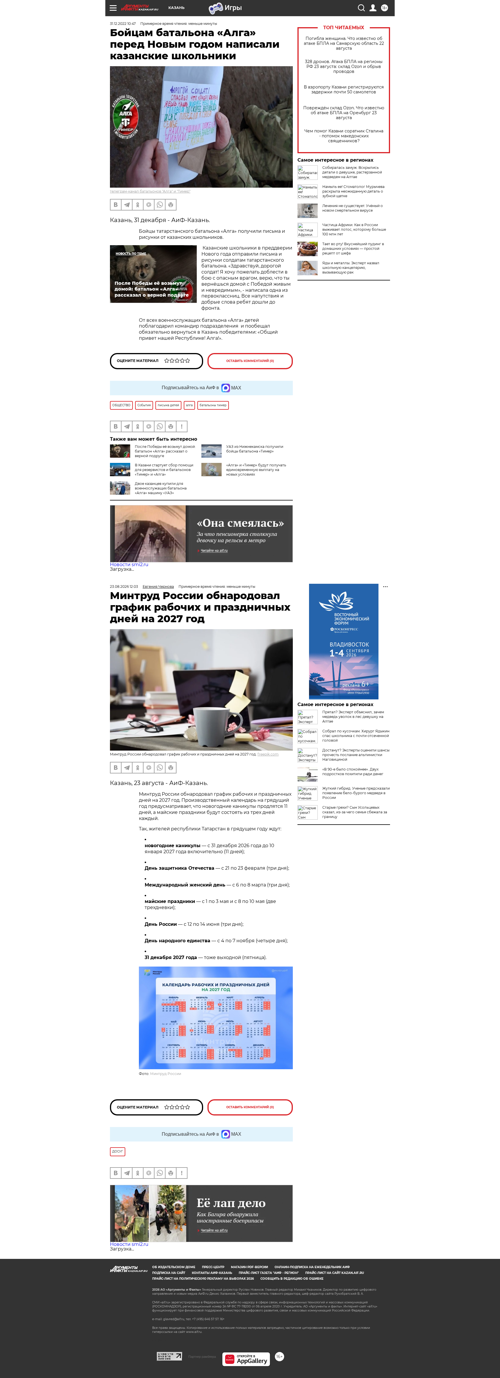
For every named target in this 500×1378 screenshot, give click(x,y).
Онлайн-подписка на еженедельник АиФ (312, 1267)
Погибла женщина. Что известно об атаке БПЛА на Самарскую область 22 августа (344, 43)
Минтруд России (165, 1074)
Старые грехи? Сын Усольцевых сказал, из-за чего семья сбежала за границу (354, 812)
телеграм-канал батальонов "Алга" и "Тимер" (150, 191)
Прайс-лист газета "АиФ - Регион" (269, 1273)
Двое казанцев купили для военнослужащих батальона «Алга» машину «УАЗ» (161, 488)
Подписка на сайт (168, 1273)
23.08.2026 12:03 (124, 586)
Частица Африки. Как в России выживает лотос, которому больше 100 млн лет (354, 229)
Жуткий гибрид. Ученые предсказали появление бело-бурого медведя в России (356, 793)
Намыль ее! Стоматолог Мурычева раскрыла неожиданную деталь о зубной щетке (353, 191)
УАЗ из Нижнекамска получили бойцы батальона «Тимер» (254, 448)
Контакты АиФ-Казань (212, 1273)
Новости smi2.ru (129, 564)
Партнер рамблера (202, 1356)
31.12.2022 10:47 (123, 23)
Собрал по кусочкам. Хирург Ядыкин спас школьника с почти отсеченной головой (355, 735)
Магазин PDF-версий (249, 1267)
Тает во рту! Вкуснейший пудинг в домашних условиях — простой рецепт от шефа (353, 248)
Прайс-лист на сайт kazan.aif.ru (334, 1273)
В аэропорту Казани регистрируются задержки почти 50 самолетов (344, 90)
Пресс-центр (213, 1267)
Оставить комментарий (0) (250, 361)
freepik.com (268, 754)
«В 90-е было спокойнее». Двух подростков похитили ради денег (352, 771)
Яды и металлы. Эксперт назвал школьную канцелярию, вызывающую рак (350, 267)
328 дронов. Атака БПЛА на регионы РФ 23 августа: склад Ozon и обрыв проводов (344, 66)
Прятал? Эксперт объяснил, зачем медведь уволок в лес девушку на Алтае (353, 716)
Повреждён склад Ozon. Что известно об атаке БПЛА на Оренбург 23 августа (343, 113)
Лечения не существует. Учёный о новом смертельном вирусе (352, 208)
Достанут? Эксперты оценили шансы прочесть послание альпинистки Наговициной (355, 755)
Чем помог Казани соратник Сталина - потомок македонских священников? (343, 136)
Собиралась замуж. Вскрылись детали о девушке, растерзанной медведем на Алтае (352, 172)
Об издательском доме (173, 1267)
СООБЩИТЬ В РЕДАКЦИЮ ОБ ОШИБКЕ (291, 1279)
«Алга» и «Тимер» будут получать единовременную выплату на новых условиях (256, 469)
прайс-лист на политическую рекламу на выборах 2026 (203, 1279)
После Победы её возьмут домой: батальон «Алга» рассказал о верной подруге (165, 451)
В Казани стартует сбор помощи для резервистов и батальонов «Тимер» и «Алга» (164, 469)
